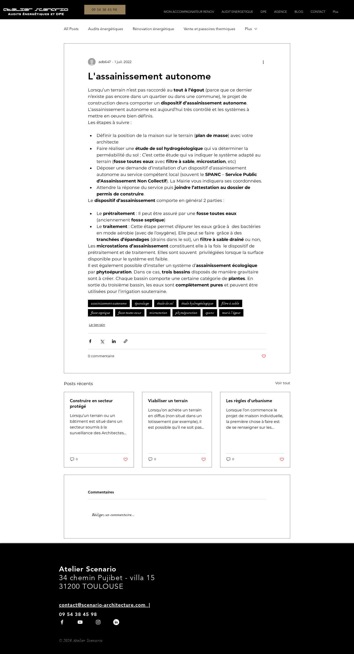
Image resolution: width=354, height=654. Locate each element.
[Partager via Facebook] (90, 341)
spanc (210, 313)
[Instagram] (98, 622)
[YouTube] (80, 622)
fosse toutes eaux (129, 313)
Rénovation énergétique (153, 28)
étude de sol (165, 303)
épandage (142, 303)
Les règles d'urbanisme (249, 400)
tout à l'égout (231, 313)
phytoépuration (186, 313)
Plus (248, 28)
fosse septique (100, 313)
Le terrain (97, 325)
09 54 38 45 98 (78, 614)
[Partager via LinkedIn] (113, 341)
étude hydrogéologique (197, 303)
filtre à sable (230, 303)
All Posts (71, 28)
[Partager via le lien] (125, 341)
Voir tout (282, 383)
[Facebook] (62, 622)
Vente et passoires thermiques (209, 28)
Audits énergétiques (105, 28)
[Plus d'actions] (263, 62)
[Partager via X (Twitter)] (102, 341)
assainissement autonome (109, 303)
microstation (158, 313)
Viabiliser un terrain (168, 400)
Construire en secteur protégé (91, 403)
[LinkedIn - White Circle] (116, 622)
